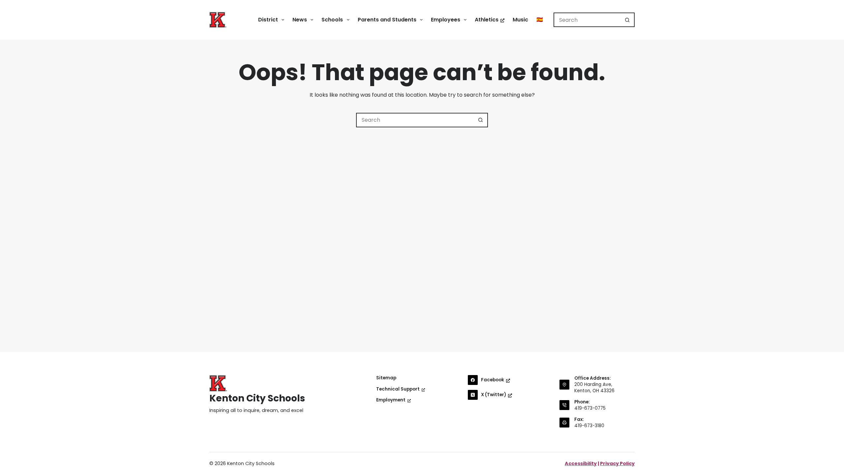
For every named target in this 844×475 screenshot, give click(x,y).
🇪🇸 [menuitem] (539, 19)
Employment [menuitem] (391, 400)
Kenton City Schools (257, 398)
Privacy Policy (617, 463)
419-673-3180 (589, 426)
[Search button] (627, 20)
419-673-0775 (590, 408)
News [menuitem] (299, 19)
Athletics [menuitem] (486, 19)
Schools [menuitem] (332, 19)
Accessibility (581, 463)
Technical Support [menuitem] (398, 389)
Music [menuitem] (520, 19)
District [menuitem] (268, 19)
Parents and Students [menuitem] (387, 19)
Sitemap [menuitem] (386, 378)
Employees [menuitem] (445, 19)
